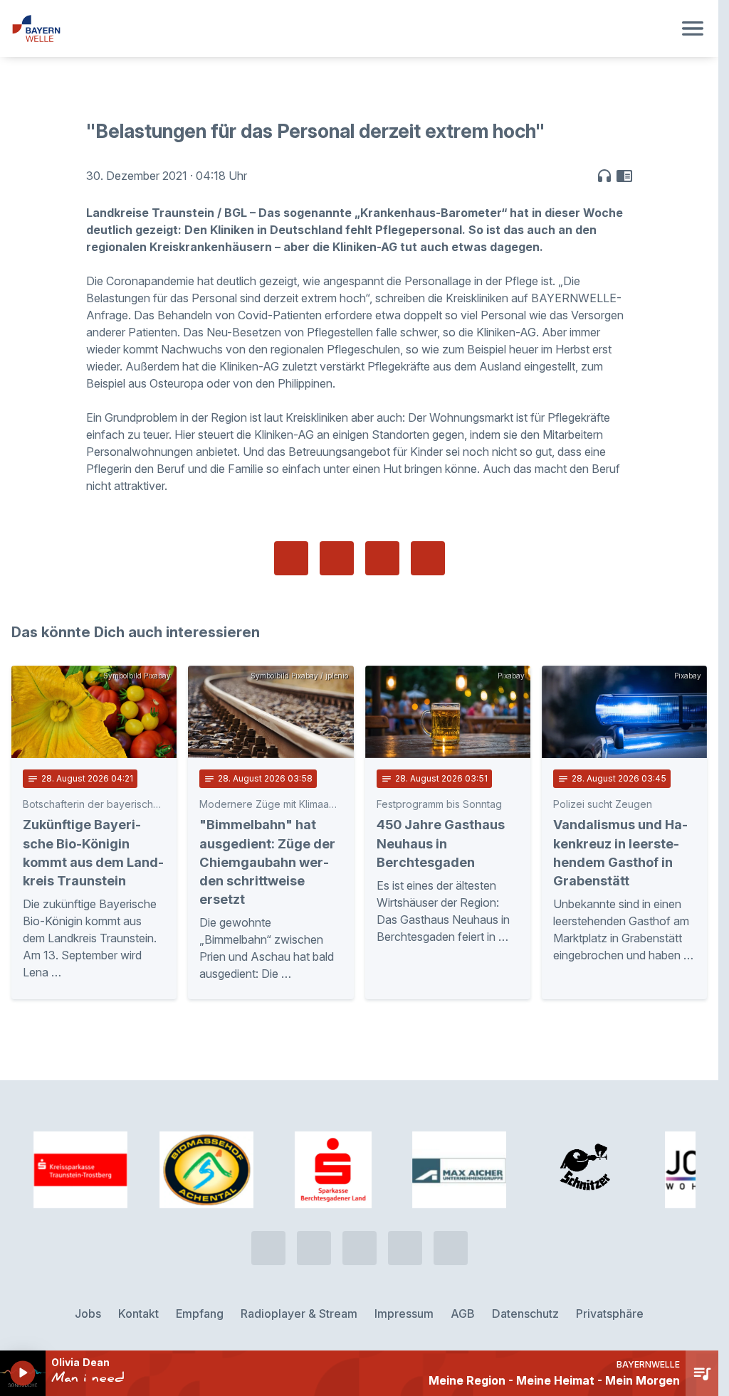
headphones (604, 175)
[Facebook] (359, 1248)
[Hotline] (268, 1248)
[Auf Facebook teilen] (291, 558)
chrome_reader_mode (624, 175)
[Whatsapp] (314, 1248)
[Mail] (451, 1248)
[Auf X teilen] (337, 558)
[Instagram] (405, 1248)
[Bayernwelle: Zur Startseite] (342, 28)
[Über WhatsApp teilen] (382, 558)
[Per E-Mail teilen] (428, 558)
